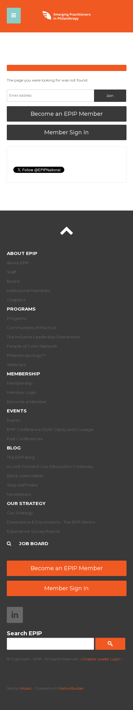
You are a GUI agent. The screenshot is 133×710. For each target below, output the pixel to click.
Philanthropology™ (26, 355)
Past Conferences (25, 438)
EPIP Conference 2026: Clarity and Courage (50, 429)
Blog (14, 448)
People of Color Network (32, 346)
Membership (23, 374)
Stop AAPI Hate (22, 484)
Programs (21, 309)
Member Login (21, 392)
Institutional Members (28, 290)
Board (13, 281)
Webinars (16, 364)
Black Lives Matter (25, 475)
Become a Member (27, 401)
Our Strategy (26, 503)
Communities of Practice (31, 327)
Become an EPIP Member (67, 114)
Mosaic (26, 688)
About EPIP (22, 253)
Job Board (33, 543)
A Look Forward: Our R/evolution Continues (50, 466)
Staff (11, 271)
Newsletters (19, 494)
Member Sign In (66, 132)
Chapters (16, 299)
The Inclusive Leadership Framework (43, 336)
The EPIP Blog (21, 457)
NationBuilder (71, 688)
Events (17, 411)
